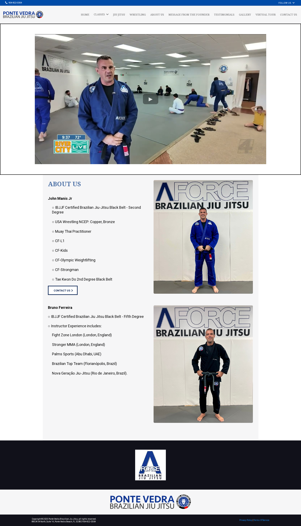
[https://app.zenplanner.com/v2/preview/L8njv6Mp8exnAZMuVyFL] (203, 236)
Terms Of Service (261, 520)
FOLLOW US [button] (285, 3)
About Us (64, 184)
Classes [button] (99, 14)
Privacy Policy (245, 520)
